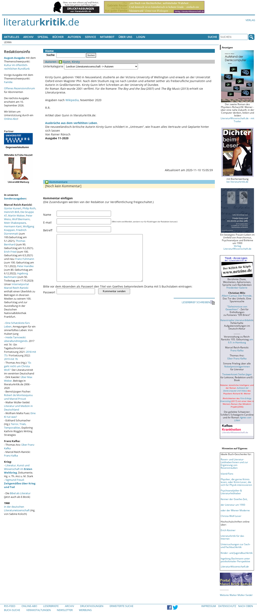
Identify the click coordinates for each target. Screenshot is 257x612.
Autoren (74, 37)
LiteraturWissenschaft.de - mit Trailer (237, 120)
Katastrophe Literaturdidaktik (236, 320)
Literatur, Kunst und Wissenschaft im (18, 469)
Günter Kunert (12, 208)
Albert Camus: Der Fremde (237, 295)
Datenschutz (227, 606)
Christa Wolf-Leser (231, 515)
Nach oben (245, 606)
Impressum (208, 606)
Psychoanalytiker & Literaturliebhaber (231, 492)
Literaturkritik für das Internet (232, 537)
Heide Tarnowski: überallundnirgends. (16, 339)
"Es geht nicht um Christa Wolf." (17, 366)
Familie (8, 82)
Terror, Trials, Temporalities (15, 425)
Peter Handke (25, 266)
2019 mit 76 (11, 359)
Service (90, 37)
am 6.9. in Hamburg (240, 341)
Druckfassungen (91, 606)
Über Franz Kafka (237, 358)
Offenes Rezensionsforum (19, 88)
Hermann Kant (13, 226)
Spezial (43, 37)
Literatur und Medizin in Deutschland (18, 407)
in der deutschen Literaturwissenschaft (17, 508)
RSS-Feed (9, 606)
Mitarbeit (107, 37)
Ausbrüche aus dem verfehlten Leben (71, 123)
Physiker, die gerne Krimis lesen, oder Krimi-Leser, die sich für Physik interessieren (236, 482)
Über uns (125, 37)
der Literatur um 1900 (233, 504)
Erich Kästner (228, 530)
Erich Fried (10, 251)
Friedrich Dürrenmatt (15, 231)
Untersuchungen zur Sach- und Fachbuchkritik (235, 546)
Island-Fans (227, 473)
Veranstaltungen (38, 610)
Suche (212, 37)
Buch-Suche (12, 610)
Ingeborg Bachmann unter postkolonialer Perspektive (235, 560)
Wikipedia (72, 100)
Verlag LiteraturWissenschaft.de (237, 247)
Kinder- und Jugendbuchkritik (237, 552)
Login (140, 37)
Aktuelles (11, 37)
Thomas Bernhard (14, 242)
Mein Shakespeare (15, 223)
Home (49, 51)
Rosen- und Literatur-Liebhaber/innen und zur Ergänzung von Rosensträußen (234, 463)
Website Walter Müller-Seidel (236, 595)
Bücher (58, 37)
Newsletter (65, 610)
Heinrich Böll (11, 212)
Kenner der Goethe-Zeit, (234, 499)
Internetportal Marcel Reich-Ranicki (16, 286)
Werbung (85, 610)
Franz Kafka (11, 455)
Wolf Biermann (21, 219)
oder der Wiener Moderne (235, 510)
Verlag (250, 20)
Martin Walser (16, 215)
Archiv (28, 37)
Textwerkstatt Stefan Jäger (237, 374)
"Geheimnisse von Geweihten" (236, 308)
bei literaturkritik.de (237, 181)
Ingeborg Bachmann (16, 275)
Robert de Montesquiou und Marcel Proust (18, 397)
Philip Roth (29, 208)
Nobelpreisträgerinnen (237, 366)
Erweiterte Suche (121, 606)
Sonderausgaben (15, 198)
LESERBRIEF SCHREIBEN (196, 302)
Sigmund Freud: (19, 483)
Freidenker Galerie (236, 287)
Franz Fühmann (24, 259)
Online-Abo (10, 119)
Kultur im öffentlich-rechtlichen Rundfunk (17, 66)
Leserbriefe (51, 606)
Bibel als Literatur (20, 493)
